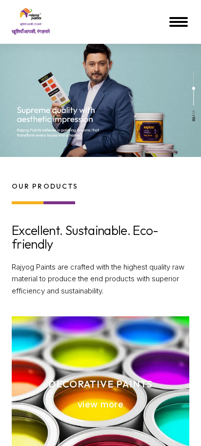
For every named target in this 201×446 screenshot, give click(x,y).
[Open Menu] (179, 22)
